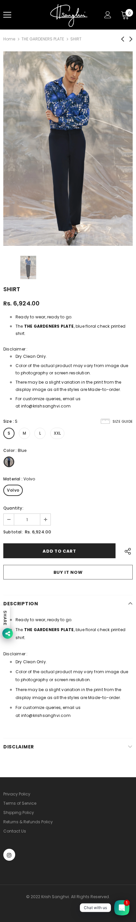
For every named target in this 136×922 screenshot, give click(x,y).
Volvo (13, 490)
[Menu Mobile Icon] (7, 15)
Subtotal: (13, 532)
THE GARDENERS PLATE (42, 39)
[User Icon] (107, 14)
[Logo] (68, 14)
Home (9, 39)
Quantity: (13, 508)
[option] (68, 148)
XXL (57, 433)
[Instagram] (9, 855)
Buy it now (68, 572)
